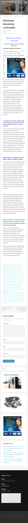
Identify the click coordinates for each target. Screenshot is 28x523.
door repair (9, 296)
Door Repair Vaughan (17, 275)
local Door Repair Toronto (15, 289)
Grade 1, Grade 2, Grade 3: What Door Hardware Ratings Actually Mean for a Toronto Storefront (14, 454)
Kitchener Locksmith (7, 287)
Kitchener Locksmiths (16, 287)
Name (5, 339)
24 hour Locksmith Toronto (18, 265)
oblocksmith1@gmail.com (8, 481)
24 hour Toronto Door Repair (17, 293)
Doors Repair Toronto (14, 276)
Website (5, 353)
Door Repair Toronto (17, 273)
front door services (14, 284)
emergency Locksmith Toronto (9, 279)
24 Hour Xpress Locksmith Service (10, 267)
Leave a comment (7, 33)
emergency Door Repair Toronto (14, 278)
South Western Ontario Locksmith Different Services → (21, 309)
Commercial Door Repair (8, 295)
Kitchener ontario (6, 289)
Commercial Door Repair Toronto (13, 270)
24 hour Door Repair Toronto (13, 264)
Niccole (4, 32)
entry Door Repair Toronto (14, 281)
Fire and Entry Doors (14, 282)
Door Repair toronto (16, 296)
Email (5, 346)
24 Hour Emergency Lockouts (14, 292)
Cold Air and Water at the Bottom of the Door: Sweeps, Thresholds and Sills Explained (13, 448)
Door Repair (17, 271)
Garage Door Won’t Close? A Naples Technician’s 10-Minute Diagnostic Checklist (13, 460)
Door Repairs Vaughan (14, 298)
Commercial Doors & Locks (9, 271)
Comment (6, 323)
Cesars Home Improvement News (10, 1)
